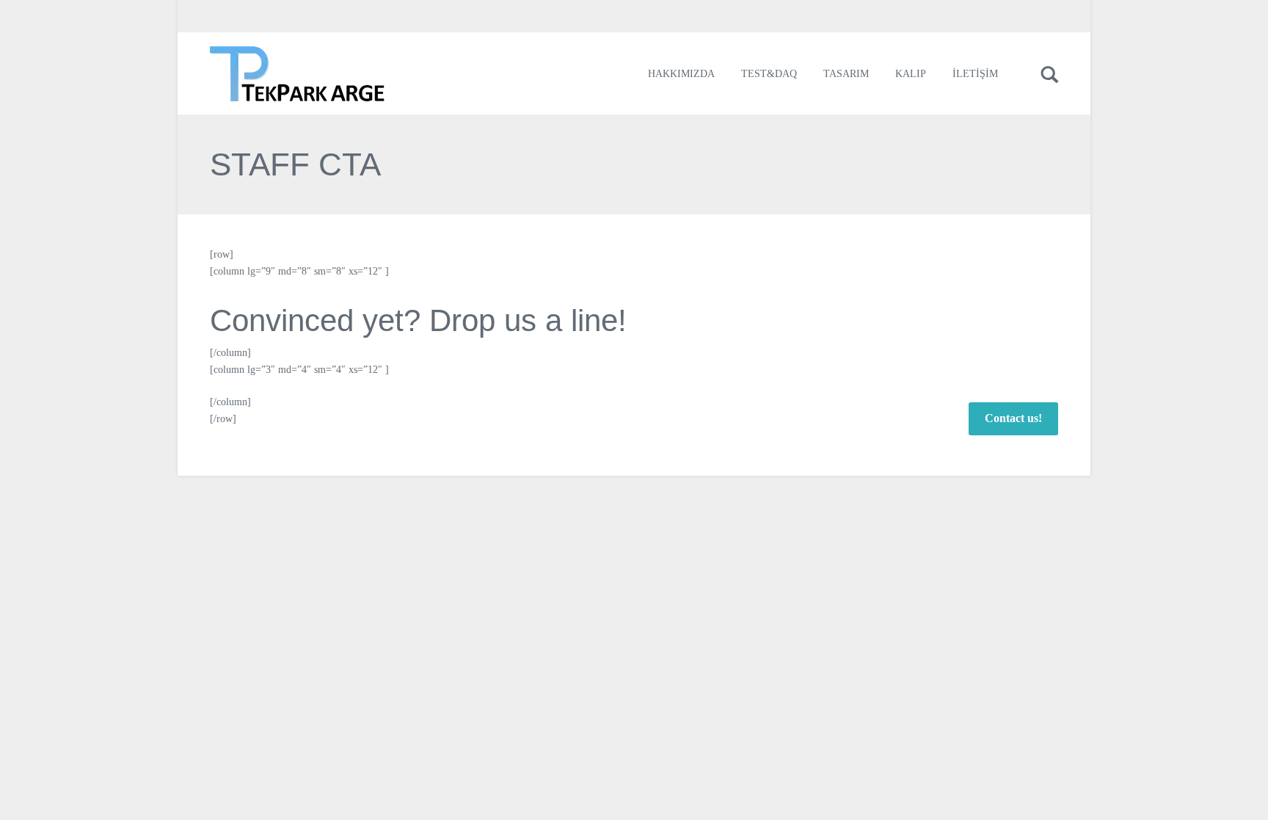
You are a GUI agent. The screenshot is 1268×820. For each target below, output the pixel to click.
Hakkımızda (681, 73)
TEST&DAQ (769, 73)
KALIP (910, 73)
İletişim (975, 73)
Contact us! (1013, 418)
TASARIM (846, 73)
